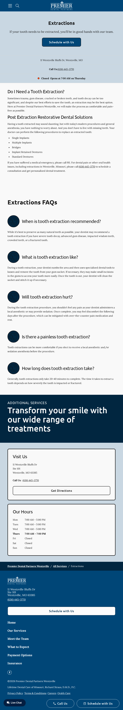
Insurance (15, 663)
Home (12, 622)
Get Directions (61, 490)
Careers (52, 693)
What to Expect (18, 647)
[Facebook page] (10, 672)
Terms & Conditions (35, 693)
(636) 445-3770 (66, 69)
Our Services (17, 630)
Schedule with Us (61, 42)
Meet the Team (18, 639)
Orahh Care (63, 693)
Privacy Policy (15, 693)
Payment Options (20, 655)
